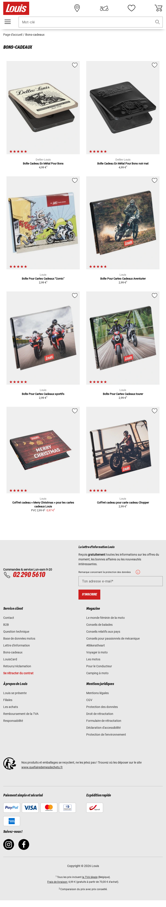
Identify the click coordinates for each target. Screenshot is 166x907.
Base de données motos (19, 638)
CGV (89, 700)
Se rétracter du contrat (18, 673)
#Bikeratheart (95, 645)
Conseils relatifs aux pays (103, 631)
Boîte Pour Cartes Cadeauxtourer (123, 394)
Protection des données (102, 707)
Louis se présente (15, 693)
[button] (157, 22)
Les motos (93, 659)
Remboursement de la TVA (20, 714)
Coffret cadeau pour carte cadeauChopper (123, 502)
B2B (6, 624)
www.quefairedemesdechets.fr (42, 767)
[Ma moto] (104, 8)
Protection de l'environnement (106, 734)
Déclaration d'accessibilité (103, 727)
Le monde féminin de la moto (105, 617)
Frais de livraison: (57, 881)
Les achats (10, 707)
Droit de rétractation (99, 714)
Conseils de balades (99, 624)
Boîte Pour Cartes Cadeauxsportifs (43, 394)
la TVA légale (89, 877)
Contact (8, 617)
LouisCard (10, 659)
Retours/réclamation (17, 666)
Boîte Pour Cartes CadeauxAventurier (123, 278)
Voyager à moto (97, 652)
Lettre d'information (16, 645)
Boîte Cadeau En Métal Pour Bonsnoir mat (122, 163)
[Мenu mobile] (7, 22)
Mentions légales (97, 693)
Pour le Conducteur (99, 666)
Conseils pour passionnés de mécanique (113, 638)
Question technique (16, 631)
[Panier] (158, 8)
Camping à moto (97, 673)
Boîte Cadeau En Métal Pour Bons (43, 163)
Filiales (7, 700)
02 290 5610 (29, 575)
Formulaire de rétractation (103, 720)
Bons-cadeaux (12, 652)
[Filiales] (77, 8)
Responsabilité (13, 720)
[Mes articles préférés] (131, 8)
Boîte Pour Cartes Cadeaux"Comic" (43, 278)
